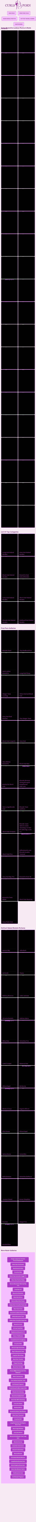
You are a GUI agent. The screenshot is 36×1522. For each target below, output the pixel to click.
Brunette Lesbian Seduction (18, 1312)
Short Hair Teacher (18, 1359)
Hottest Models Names (27, 18)
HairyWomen (18, 24)
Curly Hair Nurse (18, 1432)
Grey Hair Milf (18, 1419)
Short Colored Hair (18, 1376)
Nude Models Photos (9, 18)
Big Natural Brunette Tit (18, 1332)
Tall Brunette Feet (18, 1473)
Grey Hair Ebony (18, 1403)
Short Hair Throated (18, 1415)
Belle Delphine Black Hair (18, 1465)
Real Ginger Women (18, 1428)
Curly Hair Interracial (18, 1446)
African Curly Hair (18, 1328)
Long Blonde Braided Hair (18, 1461)
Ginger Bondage (18, 1363)
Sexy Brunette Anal (18, 1268)
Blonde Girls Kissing (18, 1392)
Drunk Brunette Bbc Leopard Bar (18, 1388)
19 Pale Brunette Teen (18, 1316)
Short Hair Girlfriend (18, 1264)
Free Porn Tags (24, 13)
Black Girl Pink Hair (18, 1293)
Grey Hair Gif (18, 1289)
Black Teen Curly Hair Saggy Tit (18, 1276)
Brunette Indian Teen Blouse (18, 1411)
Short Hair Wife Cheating (18, 1399)
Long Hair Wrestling (18, 1355)
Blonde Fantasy (18, 1442)
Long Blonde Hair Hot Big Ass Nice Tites (18, 1423)
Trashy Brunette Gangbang (18, 1340)
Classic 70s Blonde (18, 1336)
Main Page (12, 13)
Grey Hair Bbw (18, 1272)
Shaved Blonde (18, 1453)
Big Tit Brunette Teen (18, 1351)
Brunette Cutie (18, 1324)
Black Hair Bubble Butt (18, 1396)
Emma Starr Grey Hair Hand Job (18, 1305)
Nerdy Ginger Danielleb (18, 1347)
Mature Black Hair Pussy (18, 1301)
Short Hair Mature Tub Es (18, 1469)
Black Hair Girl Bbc (18, 1367)
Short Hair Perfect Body (18, 1280)
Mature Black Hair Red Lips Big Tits (18, 1284)
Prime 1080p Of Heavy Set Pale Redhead (18, 1371)
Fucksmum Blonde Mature (18, 1457)
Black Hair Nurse (18, 1297)
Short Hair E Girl (18, 1308)
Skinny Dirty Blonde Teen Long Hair (18, 1437)
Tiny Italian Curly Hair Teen (18, 1380)
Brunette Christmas (18, 1449)
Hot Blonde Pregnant (18, 1384)
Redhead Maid (18, 1407)
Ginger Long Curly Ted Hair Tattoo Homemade (18, 1259)
